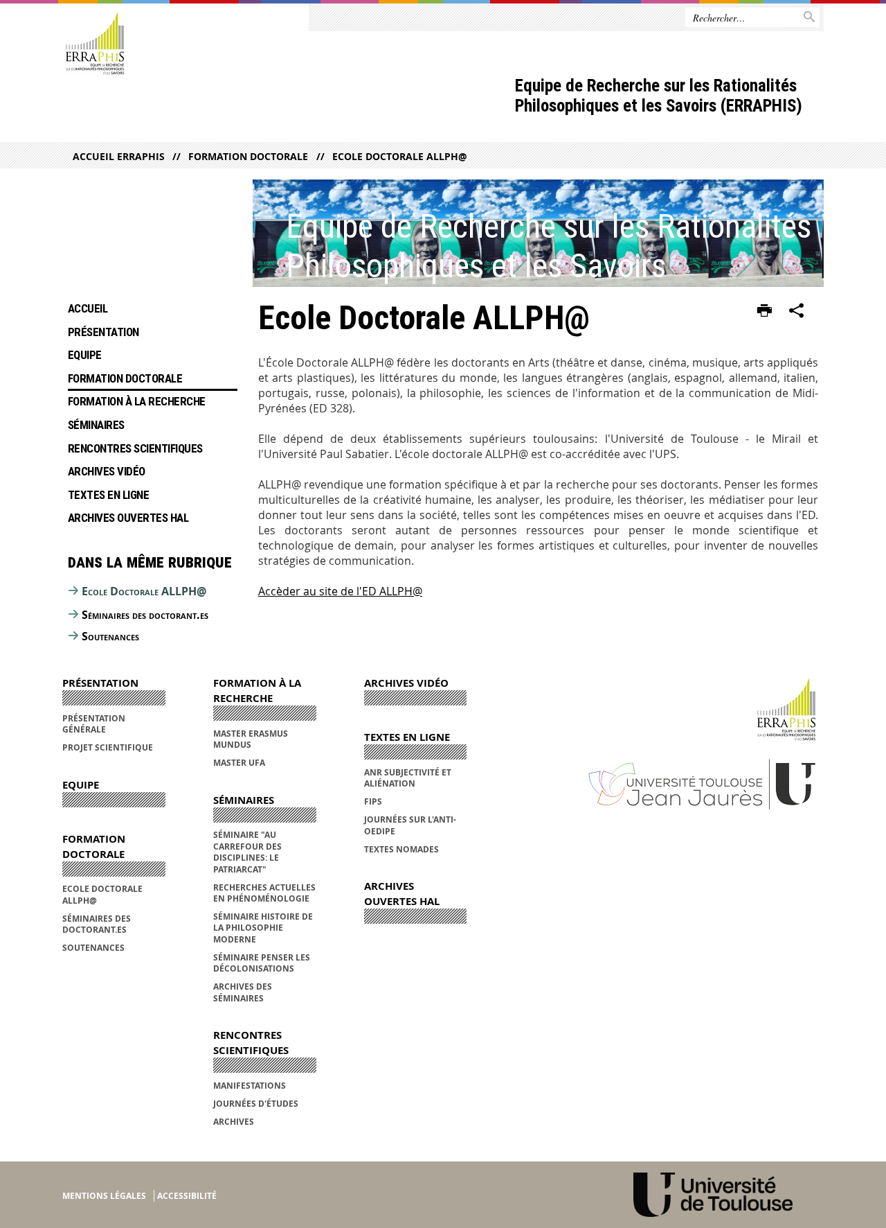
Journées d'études (255, 1103)
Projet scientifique (107, 747)
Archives (233, 1122)
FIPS (373, 801)
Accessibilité (187, 1196)
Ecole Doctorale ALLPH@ (399, 156)
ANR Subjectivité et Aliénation (407, 777)
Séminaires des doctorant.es (145, 614)
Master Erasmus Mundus (250, 739)
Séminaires (96, 425)
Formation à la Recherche (137, 401)
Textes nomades (401, 849)
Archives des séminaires (242, 992)
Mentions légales (104, 1196)
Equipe (85, 355)
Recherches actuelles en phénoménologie (264, 892)
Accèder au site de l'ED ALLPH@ (340, 591)
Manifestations (249, 1085)
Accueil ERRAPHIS (119, 156)
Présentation (103, 332)
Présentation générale (93, 723)
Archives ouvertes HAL (128, 518)
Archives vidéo (106, 471)
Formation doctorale (248, 156)
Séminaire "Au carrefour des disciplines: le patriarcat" (247, 852)
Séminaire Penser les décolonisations (261, 962)
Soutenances (110, 636)
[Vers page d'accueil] (94, 44)
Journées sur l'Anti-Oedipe (410, 825)
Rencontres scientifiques (135, 448)
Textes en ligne (108, 495)
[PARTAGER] (796, 311)
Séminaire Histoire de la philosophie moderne (263, 928)
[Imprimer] (764, 311)
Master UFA (239, 763)
